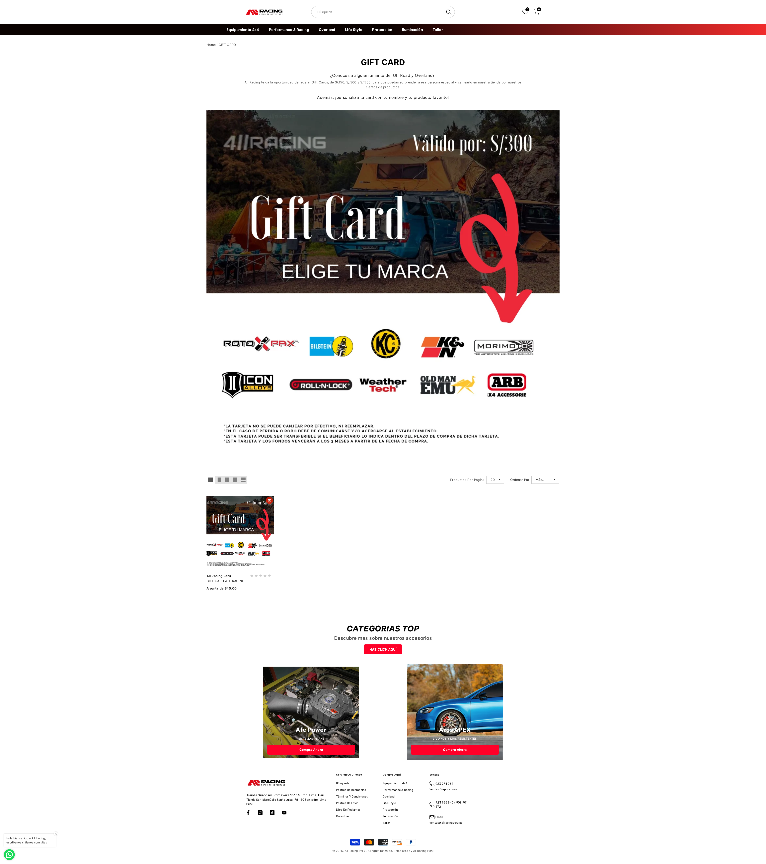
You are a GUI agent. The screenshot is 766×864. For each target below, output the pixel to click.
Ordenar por (519, 480)
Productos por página (467, 480)
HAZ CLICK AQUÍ (382, 649)
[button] (537, 12)
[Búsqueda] (383, 12)
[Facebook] (248, 812)
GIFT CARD (227, 45)
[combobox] (377, 12)
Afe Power (311, 729)
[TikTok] (272, 812)
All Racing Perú (218, 576)
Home (211, 45)
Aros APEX (455, 729)
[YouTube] (284, 812)
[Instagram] (260, 812)
